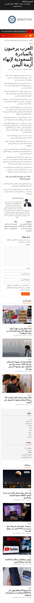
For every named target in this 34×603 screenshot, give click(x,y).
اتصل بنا (21, 4)
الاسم (28, 268)
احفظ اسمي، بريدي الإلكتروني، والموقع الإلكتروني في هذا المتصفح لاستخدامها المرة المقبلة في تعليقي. (18, 288)
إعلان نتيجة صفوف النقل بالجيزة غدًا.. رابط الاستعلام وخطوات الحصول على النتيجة (18, 399)
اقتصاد (30, 426)
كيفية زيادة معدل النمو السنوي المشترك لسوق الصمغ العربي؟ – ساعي (10, 225)
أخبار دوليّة (29, 423)
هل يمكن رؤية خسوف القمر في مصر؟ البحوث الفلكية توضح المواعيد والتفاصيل (17, 495)
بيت (30, 419)
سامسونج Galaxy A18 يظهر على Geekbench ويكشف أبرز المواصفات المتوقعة (18, 592)
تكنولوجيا (29, 523)
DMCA (16, 4)
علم (30, 428)
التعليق (27, 244)
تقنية (30, 430)
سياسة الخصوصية (17, 6)
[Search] (3, 35)
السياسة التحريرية (9, 4)
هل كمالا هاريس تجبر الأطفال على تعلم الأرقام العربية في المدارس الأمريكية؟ (25, 226)
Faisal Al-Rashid (16, 335)
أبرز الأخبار (31, 43)
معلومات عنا (27, 4)
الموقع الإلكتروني (25, 279)
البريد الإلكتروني (25, 274)
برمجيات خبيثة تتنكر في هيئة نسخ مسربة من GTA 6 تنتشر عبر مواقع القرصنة (19, 528)
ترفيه (30, 434)
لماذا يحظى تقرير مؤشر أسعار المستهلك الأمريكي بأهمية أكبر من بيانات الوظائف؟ (19, 330)
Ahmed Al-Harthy (27, 69)
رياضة (30, 432)
